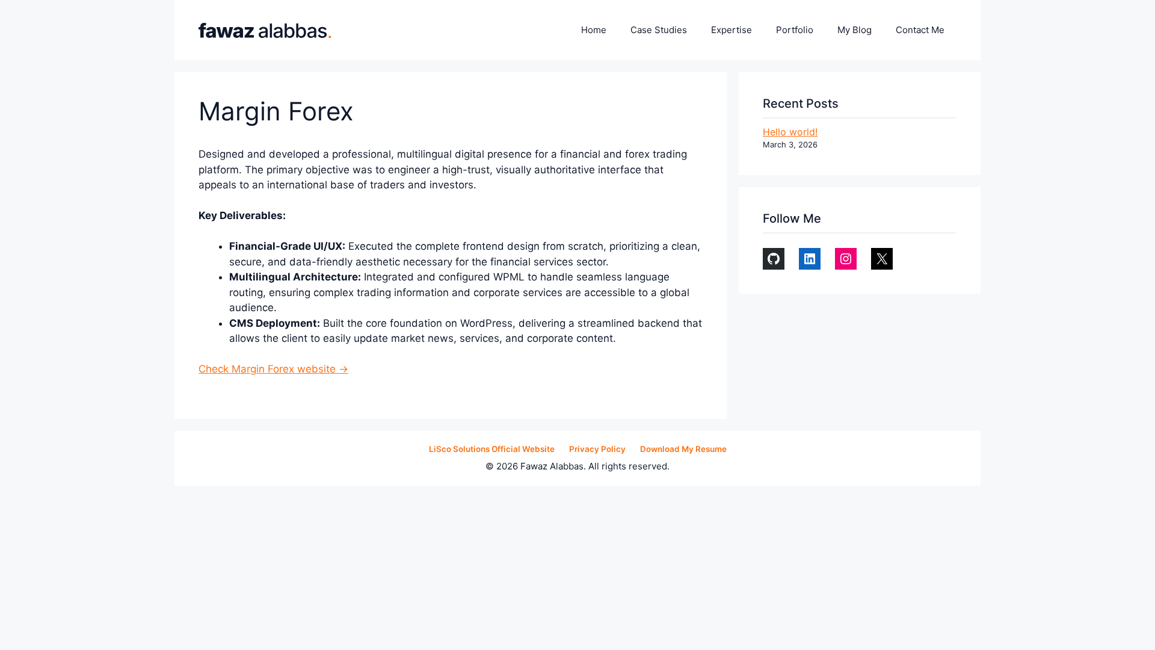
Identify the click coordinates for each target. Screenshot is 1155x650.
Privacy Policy (597, 449)
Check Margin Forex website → (273, 369)
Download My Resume (683, 449)
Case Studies (658, 30)
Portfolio (794, 30)
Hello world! (790, 132)
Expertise (731, 30)
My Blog (854, 30)
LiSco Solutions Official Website (492, 449)
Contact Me (920, 30)
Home (593, 30)
